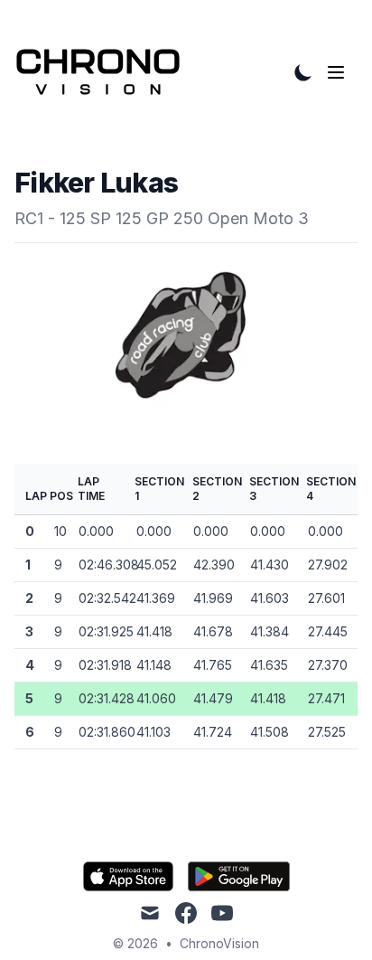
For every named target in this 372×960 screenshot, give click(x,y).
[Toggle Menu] (339, 72)
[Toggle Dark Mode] (303, 72)
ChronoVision (219, 943)
